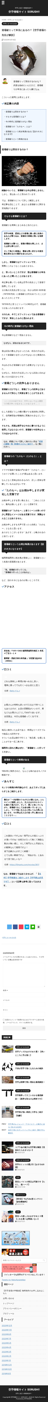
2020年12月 (7, 1325)
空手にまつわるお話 (9, 937)
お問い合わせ (8, 1298)
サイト (5, 1010)
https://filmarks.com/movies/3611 (24, 864)
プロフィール (8, 1313)
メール (6, 1000)
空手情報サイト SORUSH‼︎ (24, 11)
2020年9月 (6, 1334)
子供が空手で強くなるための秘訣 (29, 1068)
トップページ (8, 1303)
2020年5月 (6, 1343)
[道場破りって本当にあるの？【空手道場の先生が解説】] (27, 927)
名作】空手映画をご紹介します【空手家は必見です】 (23, 878)
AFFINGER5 (28, 1399)
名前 (5, 990)
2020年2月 (6, 1356)
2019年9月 (6, 1373)
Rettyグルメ (15, 691)
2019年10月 (7, 1369)
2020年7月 (6, 1338)
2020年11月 (7, 1330)
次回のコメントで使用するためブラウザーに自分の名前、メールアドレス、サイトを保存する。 (23, 1021)
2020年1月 (6, 1360)
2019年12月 (7, 1365)
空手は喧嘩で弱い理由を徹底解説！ (30, 1082)
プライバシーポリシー (12, 1308)
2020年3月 (6, 1352)
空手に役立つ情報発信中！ (24, 1393)
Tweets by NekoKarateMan (14, 1280)
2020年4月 (6, 1347)
